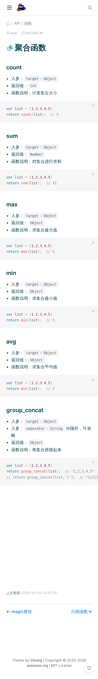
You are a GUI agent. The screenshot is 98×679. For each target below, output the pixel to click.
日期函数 (79, 611)
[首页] (8, 23)
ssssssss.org (37, 665)
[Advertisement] (49, 538)
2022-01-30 (34, 33)
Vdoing (36, 660)
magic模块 (21, 611)
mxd (13, 33)
